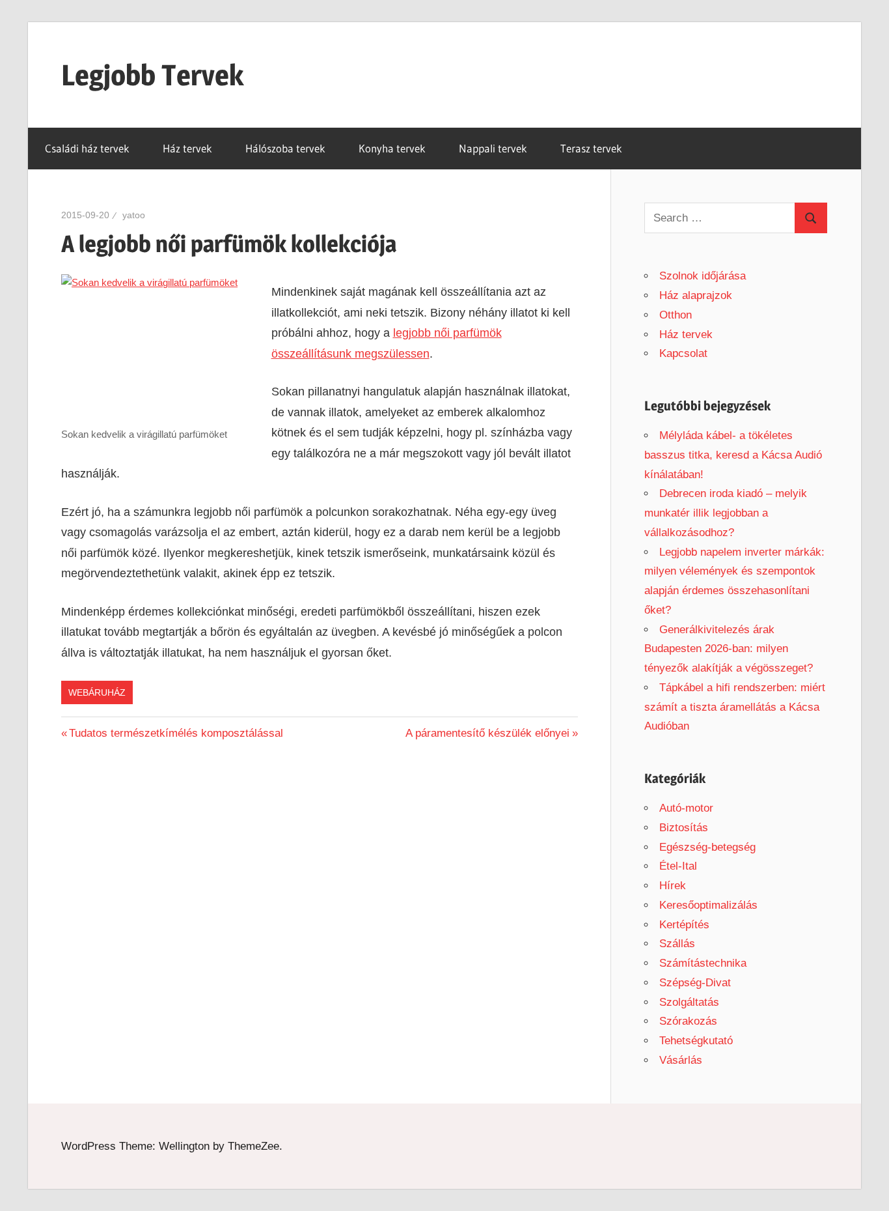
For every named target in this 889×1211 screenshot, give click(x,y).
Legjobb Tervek (152, 75)
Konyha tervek (392, 148)
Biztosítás (683, 827)
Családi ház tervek (87, 148)
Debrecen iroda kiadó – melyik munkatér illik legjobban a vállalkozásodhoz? (725, 513)
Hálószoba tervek (285, 148)
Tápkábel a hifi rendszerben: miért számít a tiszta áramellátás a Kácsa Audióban (734, 707)
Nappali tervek (493, 148)
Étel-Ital (678, 866)
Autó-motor (686, 808)
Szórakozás (688, 1021)
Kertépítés (684, 925)
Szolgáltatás (689, 1002)
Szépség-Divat (695, 982)
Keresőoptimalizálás (708, 905)
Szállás (677, 943)
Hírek (672, 885)
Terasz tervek (591, 148)
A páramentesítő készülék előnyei (487, 733)
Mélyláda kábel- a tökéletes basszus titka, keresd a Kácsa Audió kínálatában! (733, 455)
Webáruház (97, 692)
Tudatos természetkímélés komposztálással (176, 733)
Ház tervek (187, 148)
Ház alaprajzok (695, 295)
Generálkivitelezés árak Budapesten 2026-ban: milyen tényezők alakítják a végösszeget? (728, 649)
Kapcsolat (683, 353)
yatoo (133, 215)
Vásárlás (680, 1060)
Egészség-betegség (707, 847)
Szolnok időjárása (702, 276)
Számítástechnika (702, 963)
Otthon (675, 315)
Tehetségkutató (696, 1040)
